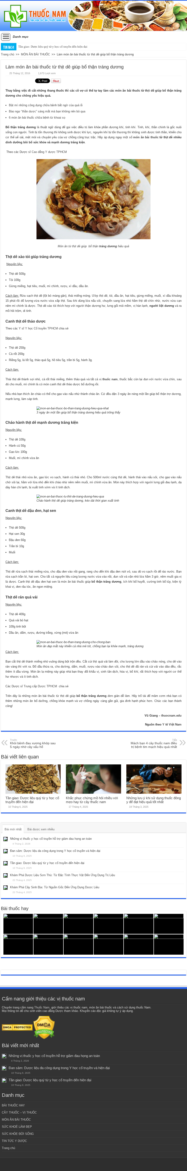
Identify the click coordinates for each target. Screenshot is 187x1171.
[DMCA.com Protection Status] (17, 1027)
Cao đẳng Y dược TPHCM (49, 152)
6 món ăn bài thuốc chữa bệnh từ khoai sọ (37, 117)
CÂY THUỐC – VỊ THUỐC (19, 1112)
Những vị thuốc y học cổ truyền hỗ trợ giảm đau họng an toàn (51, 838)
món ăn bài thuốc (145, 137)
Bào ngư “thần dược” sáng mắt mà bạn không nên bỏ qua (47, 111)
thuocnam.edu (171, 715)
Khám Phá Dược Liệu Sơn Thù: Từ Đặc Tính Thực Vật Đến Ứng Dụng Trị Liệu (62, 875)
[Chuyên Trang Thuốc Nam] (93, 16)
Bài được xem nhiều (41, 829)
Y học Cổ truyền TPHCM (41, 328)
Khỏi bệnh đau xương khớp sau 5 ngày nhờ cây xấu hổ (33, 744)
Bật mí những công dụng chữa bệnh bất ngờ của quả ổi (46, 105)
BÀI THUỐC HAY (13, 1105)
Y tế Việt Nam (172, 724)
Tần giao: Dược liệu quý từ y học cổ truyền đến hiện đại (52, 46)
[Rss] (93, 1164)
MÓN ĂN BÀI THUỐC (35, 54)
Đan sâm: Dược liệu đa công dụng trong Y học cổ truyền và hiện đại (55, 851)
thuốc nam (109, 379)
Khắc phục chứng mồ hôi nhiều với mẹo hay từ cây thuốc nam (92, 800)
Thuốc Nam (41, 1007)
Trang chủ (7, 54)
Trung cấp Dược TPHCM (40, 686)
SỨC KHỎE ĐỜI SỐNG (18, 1134)
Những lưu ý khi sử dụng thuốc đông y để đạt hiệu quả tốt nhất (153, 800)
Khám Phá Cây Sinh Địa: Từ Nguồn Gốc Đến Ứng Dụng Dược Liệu (54, 887)
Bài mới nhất (13, 829)
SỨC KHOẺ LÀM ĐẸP (17, 1126)
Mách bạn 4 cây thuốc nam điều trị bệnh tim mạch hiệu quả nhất (154, 744)
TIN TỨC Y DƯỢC (14, 1141)
